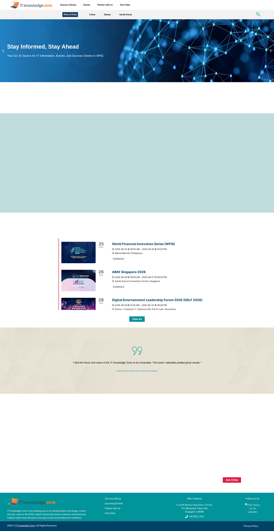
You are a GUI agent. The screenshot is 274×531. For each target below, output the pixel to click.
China (92, 14)
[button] (257, 14)
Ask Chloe (125, 5)
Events (86, 5)
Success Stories (68, 5)
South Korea (125, 14)
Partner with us (105, 5)
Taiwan (107, 14)
